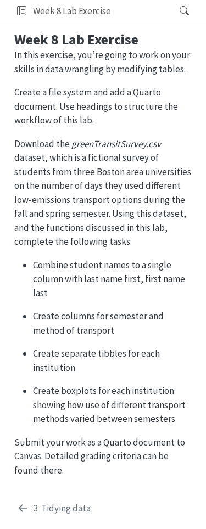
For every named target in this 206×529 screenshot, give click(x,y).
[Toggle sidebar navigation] (21, 11)
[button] (141, 11)
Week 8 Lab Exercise (72, 11)
